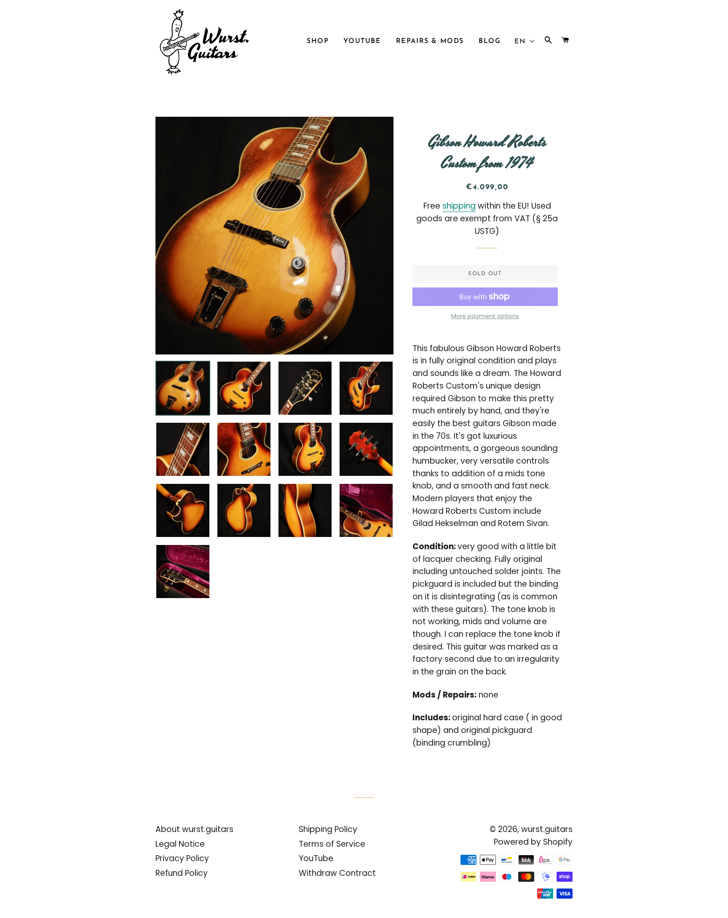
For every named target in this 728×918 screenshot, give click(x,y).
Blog (489, 41)
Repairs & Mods (430, 41)
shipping (459, 206)
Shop (318, 41)
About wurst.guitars (194, 829)
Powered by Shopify (533, 842)
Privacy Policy (182, 858)
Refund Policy (181, 873)
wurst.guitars (547, 829)
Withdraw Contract (337, 873)
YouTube (362, 41)
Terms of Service (332, 844)
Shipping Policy (328, 829)
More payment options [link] (485, 316)
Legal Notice (180, 844)
